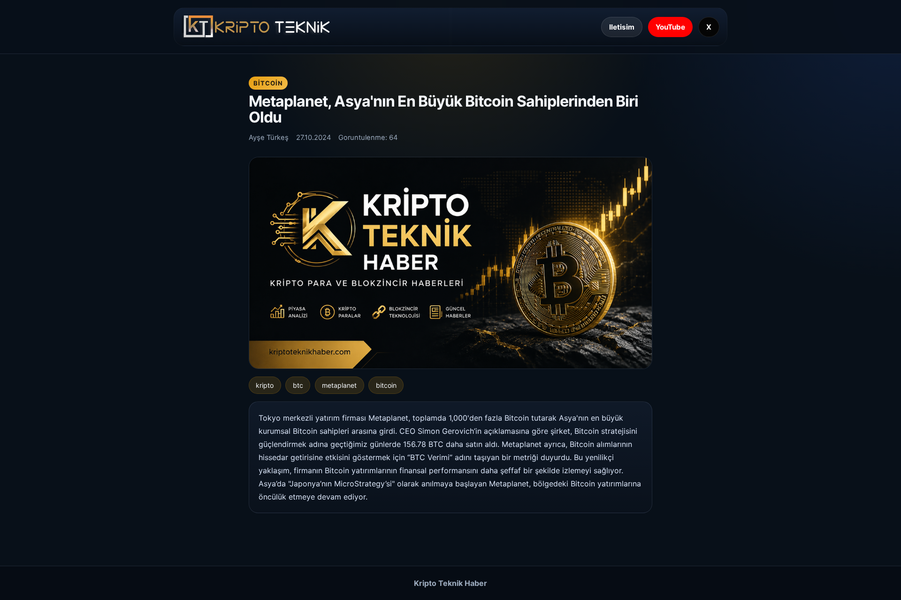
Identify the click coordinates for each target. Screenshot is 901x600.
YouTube (670, 27)
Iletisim (621, 27)
